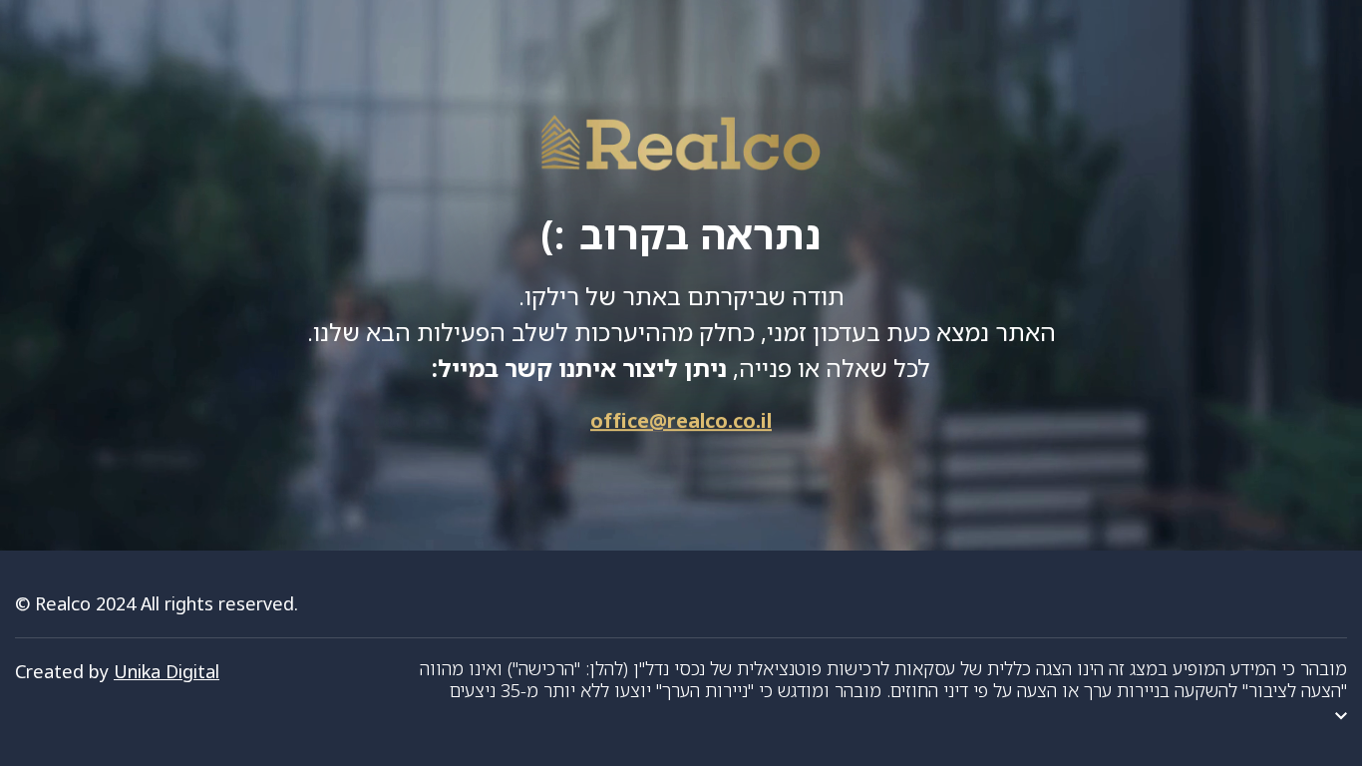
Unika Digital (166, 671)
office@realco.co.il (681, 420)
